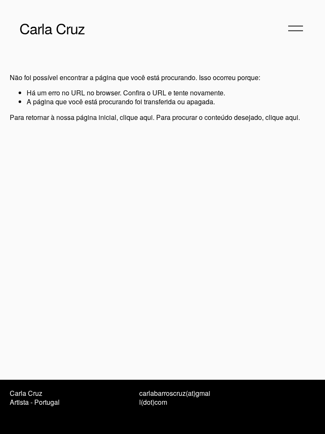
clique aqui (136, 117)
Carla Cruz (52, 28)
